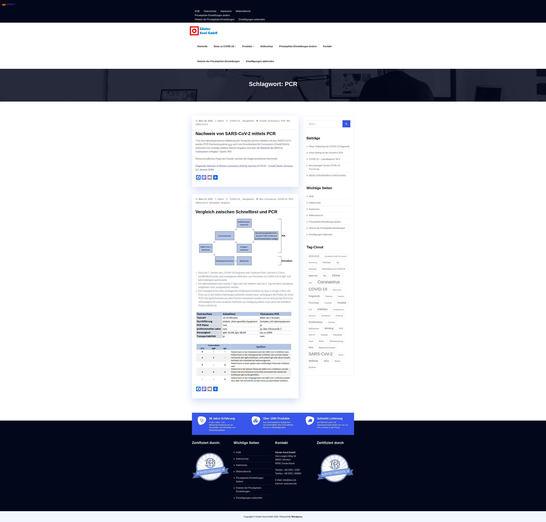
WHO (326, 361)
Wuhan (337, 361)
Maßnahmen (314, 329)
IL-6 (310, 309)
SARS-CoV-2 (202, 124)
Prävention (337, 335)
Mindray (329, 328)
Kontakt (327, 46)
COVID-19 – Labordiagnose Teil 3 (324, 159)
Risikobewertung (336, 341)
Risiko (321, 341)
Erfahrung (328, 296)
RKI (288, 121)
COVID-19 (235, 121)
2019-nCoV (314, 256)
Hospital (341, 302)
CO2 (310, 283)
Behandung (313, 269)
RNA (311, 347)
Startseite (202, 46)
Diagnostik (314, 296)
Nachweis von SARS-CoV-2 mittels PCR (236, 133)
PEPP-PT (312, 335)
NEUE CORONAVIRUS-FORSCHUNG (327, 175)
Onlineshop (266, 46)
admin (221, 121)
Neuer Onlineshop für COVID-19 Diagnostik (329, 146)
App (337, 262)
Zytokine (312, 367)
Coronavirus (274, 121)
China (336, 275)
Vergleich (225, 203)
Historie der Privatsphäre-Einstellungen (218, 61)
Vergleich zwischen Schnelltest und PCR (236, 211)
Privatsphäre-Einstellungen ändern (298, 46)
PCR (283, 121)
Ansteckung (313, 262)
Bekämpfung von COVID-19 (333, 269)
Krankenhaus (316, 322)
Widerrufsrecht (243, 11)
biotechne (313, 275)
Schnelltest (214, 203)
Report (311, 341)
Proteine (324, 335)
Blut (261, 199)
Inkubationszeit (338, 309)
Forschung (314, 302)
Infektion (322, 309)
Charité (263, 121)
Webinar (313, 360)
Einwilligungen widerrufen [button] (252, 19)
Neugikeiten (248, 121)
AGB (197, 11)
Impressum (226, 11)
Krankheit (331, 322)
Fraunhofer (328, 303)
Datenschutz (210, 11)
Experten (341, 296)
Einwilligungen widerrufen (260, 61)
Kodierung (339, 316)
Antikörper (326, 262)
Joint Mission (325, 316)
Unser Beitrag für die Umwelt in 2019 (326, 152)
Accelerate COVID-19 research (336, 256)
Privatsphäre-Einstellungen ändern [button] (212, 15)
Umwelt (340, 355)
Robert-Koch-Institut (327, 348)
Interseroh (312, 316)
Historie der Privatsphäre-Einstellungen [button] (214, 19)
